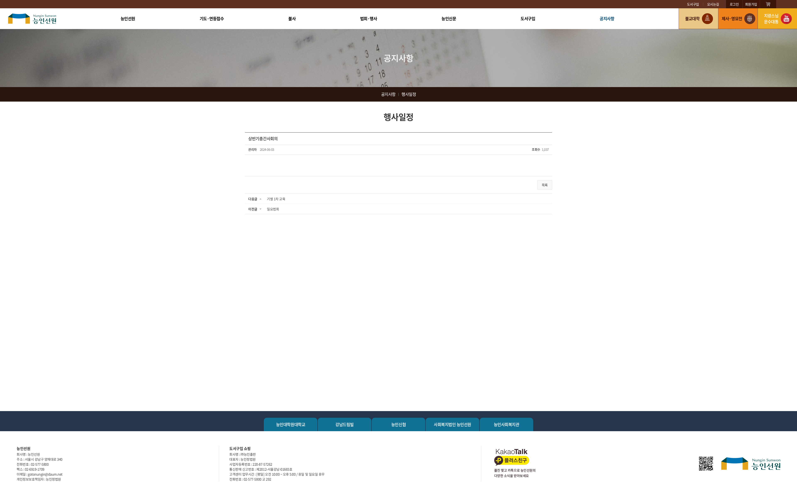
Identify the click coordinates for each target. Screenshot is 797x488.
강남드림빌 (344, 424)
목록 (545, 184)
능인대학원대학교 (290, 424)
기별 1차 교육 (276, 198)
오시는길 (713, 4)
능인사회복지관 (506, 424)
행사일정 (408, 94)
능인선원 (128, 19)
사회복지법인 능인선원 (452, 424)
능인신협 (398, 424)
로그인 (734, 4)
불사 (292, 19)
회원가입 (751, 4)
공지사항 (607, 19)
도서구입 (693, 4)
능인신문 (448, 19)
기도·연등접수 (212, 19)
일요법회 (273, 208)
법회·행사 (368, 19)
